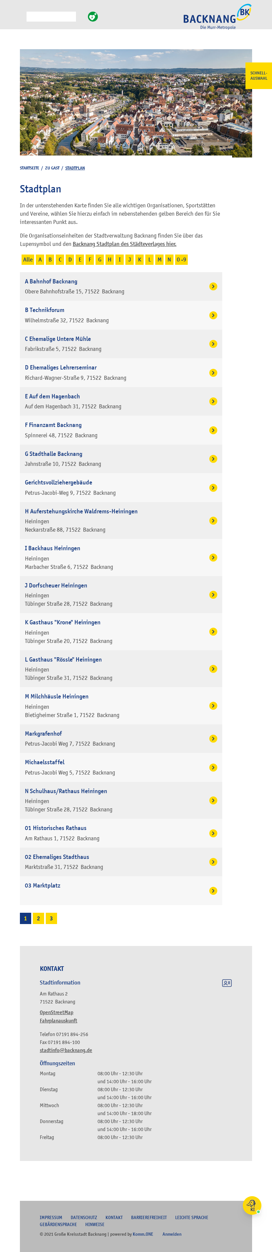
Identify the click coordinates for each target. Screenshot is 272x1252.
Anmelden (172, 1234)
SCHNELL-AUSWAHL (258, 75)
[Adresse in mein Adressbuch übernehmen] (227, 984)
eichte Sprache (191, 1217)
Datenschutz (84, 1217)
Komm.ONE (143, 1234)
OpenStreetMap (56, 1012)
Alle (28, 259)
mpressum (51, 1217)
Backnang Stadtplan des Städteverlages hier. (124, 244)
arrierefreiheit (149, 1217)
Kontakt (114, 1217)
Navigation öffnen (21, 20)
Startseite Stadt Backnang (217, 20)
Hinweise (94, 1224)
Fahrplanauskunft (58, 1020)
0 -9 (181, 259)
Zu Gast (52, 168)
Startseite (29, 168)
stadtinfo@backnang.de (66, 1050)
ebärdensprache (58, 1224)
